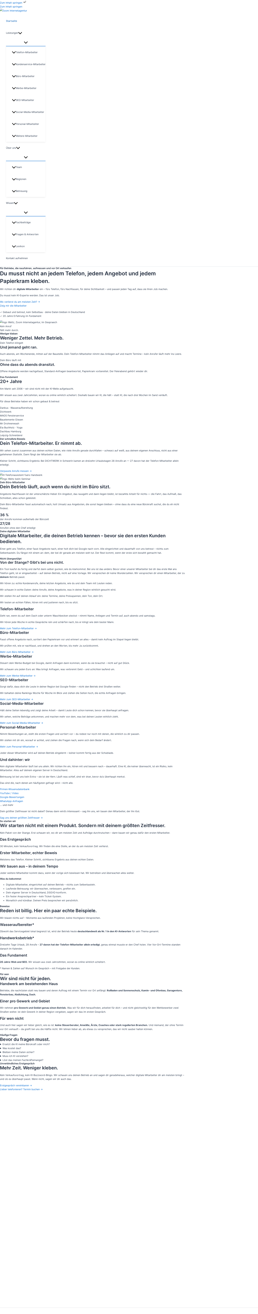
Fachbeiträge (23, 222)
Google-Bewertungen (12, 797)
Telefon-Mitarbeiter (27, 52)
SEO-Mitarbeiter (25, 100)
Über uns (11, 147)
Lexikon (20, 246)
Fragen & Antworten (27, 234)
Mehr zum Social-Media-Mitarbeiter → (21, 722)
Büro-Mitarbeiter (25, 76)
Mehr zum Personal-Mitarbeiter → (19, 746)
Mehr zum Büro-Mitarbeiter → (17, 651)
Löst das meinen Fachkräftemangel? (23, 1060)
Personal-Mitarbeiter (27, 123)
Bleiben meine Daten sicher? (18, 1052)
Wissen (10, 202)
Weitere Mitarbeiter (26, 135)
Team (19, 167)
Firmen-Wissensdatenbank (15, 789)
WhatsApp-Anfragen (11, 801)
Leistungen (12, 32)
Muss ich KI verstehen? (15, 1055)
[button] (20, 33)
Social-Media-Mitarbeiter (30, 111)
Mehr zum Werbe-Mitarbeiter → (18, 675)
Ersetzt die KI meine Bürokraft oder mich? (26, 1044)
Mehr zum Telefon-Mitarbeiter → (18, 628)
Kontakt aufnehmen (17, 258)
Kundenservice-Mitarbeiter (31, 64)
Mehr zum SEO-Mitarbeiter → (16, 699)
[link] (92, 618)
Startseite (11, 20)
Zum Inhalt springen (11, 2)
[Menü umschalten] (26, 42)
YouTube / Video (9, 793)
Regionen (21, 179)
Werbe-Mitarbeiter (26, 88)
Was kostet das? (12, 1048)
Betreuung (21, 190)
